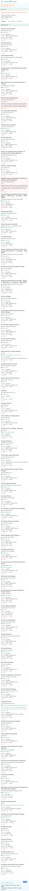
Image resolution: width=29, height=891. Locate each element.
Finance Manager (6, 296)
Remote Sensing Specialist (8, 801)
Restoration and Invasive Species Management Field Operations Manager (14, 788)
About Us (3, 885)
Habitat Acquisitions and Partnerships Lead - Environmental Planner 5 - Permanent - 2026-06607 (14, 250)
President (4, 390)
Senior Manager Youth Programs (10, 535)
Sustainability (19, 21)
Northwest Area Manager (8, 576)
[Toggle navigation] (1, 2)
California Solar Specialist (8, 125)
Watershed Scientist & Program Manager (13, 266)
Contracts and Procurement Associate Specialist (12, 747)
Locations (11, 5)
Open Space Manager (7, 662)
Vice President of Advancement (10, 416)
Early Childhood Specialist (8, 606)
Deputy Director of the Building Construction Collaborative (14, 68)
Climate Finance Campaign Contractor (12, 428)
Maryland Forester (6, 701)
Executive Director (6, 43)
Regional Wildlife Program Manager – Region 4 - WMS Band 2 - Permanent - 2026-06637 (14, 281)
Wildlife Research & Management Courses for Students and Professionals (14, 179)
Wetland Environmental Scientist (10, 721)
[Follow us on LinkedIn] (26, 882)
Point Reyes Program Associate (10, 521)
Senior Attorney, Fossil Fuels (9, 734)
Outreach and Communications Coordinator (13, 760)
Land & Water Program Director (10, 324)
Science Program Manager (8, 483)
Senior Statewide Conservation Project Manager (12, 470)
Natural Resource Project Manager (11, 351)
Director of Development (8, 620)
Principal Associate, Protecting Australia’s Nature (13, 562)
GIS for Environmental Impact (9, 98)
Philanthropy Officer (7, 211)
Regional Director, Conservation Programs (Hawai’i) (13, 83)
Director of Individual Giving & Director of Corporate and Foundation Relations (13, 152)
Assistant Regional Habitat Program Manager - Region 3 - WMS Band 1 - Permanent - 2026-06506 (14, 195)
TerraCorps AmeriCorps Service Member (12, 864)
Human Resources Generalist (9, 224)
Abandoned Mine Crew (7, 852)
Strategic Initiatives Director (9, 364)
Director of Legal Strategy (8, 165)
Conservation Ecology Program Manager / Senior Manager (13, 311)
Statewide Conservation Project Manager (12, 814)
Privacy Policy (13, 885)
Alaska (6, 19)
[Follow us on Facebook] (24, 882)
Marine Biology (12, 21)
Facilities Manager (6, 826)
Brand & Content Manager (8, 689)
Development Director (7, 549)
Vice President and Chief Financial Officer (13, 508)
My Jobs (4, 9)
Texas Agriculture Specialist (9, 111)
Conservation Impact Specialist (10, 455)
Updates (7, 885)
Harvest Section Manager (8, 339)
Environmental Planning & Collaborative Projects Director (12, 591)
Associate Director (6, 236)
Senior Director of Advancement (10, 378)
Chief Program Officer (7, 55)
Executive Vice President (8, 29)
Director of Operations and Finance (11, 675)
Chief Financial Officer (7, 774)
